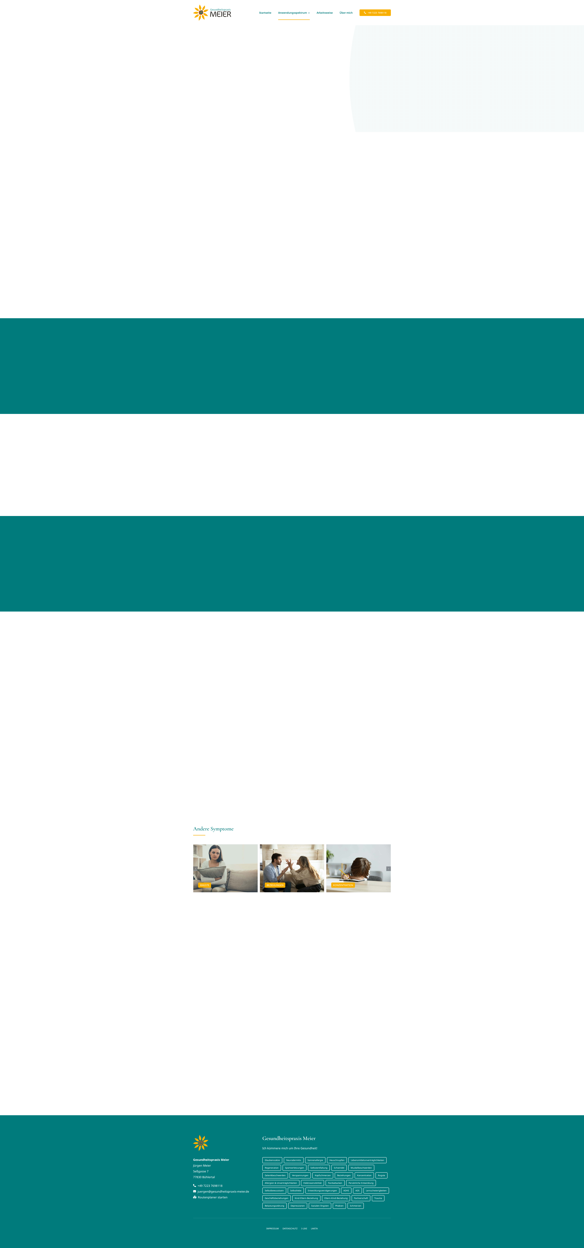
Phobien (339, 1205)
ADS (357, 1190)
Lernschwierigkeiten (376, 1190)
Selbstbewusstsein (274, 1190)
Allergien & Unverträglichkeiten (281, 1182)
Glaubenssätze (272, 1160)
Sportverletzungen (294, 1167)
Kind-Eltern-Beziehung (306, 1198)
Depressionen (298, 1205)
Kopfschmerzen (323, 1175)
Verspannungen (300, 1175)
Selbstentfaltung (318, 1167)
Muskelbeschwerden (361, 1167)
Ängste (381, 1175)
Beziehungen (344, 1175)
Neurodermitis (293, 1160)
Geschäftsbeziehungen (276, 1198)
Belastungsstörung (274, 1205)
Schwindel (339, 1167)
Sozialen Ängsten (320, 1205)
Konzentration (364, 1175)
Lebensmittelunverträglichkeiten (367, 1160)
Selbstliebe (295, 1190)
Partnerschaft (361, 1198)
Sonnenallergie (315, 1160)
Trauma (378, 1198)
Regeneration (272, 1167)
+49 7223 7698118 (209, 1186)
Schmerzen (355, 1205)
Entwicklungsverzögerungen (322, 1190)
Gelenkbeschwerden (275, 1175)
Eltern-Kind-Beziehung (336, 1198)
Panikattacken (335, 1182)
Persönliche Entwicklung (361, 1182)
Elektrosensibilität (312, 1182)
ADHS (346, 1190)
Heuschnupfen (336, 1160)
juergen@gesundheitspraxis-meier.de (223, 1191)
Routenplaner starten (212, 1197)
